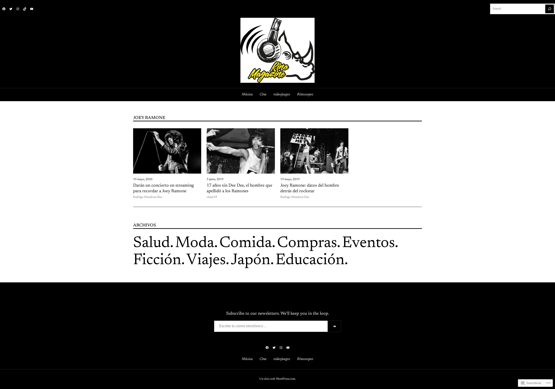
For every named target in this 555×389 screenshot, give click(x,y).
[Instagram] (18, 9)
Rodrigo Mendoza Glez (147, 197)
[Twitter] (11, 9)
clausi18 (212, 197)
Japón (250, 260)
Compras (307, 243)
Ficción (157, 260)
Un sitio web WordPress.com (277, 379)
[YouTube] (31, 9)
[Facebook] (4, 9)
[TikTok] (24, 9)
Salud (151, 243)
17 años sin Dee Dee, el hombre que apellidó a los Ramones (239, 188)
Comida (245, 243)
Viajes (206, 260)
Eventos (368, 243)
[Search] (549, 9)
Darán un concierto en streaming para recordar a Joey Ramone (163, 188)
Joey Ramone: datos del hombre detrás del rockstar (309, 188)
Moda (194, 243)
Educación (310, 260)
